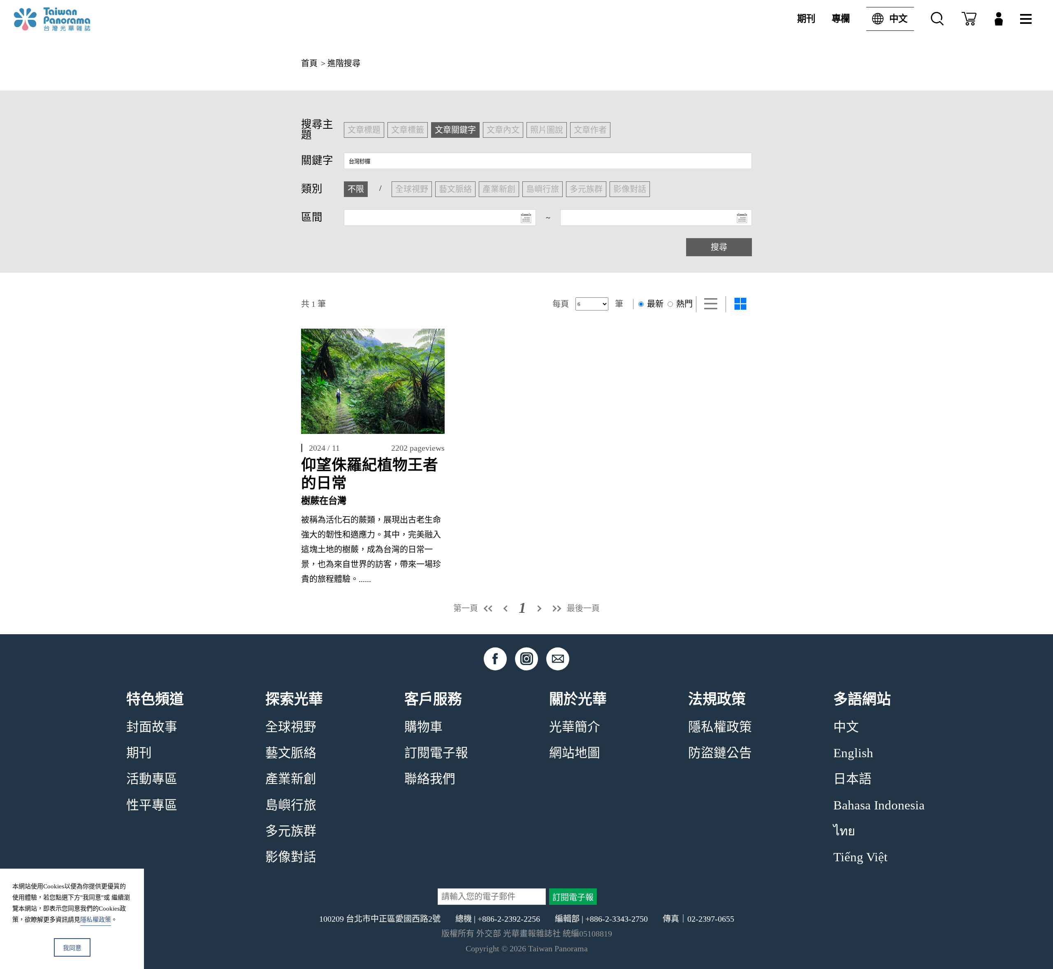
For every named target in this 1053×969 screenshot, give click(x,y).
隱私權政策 (720, 727)
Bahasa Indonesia (879, 805)
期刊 (806, 19)
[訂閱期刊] (969, 18)
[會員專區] (999, 18)
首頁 (309, 63)
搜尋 (719, 247)
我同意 (72, 948)
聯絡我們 (429, 779)
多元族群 (290, 831)
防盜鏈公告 (720, 753)
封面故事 (151, 727)
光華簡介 (574, 727)
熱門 (683, 303)
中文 (898, 19)
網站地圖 (574, 753)
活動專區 (151, 779)
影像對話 (290, 857)
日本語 (852, 779)
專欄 (841, 19)
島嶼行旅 (290, 805)
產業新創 (290, 779)
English (853, 753)
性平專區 (151, 805)
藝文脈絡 (290, 753)
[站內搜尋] (937, 18)
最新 (654, 303)
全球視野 (290, 727)
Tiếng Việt (860, 857)
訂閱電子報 (436, 753)
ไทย (844, 831)
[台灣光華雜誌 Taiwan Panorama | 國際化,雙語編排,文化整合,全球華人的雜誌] (69, 19)
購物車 (423, 727)
